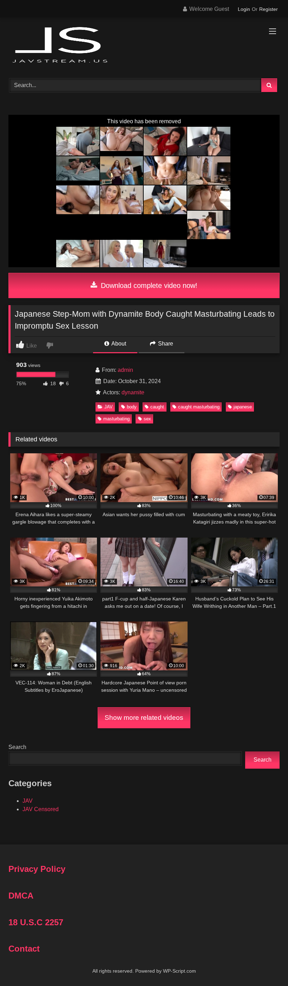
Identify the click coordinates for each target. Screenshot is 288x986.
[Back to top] (266, 965)
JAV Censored (40, 809)
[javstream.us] (144, 45)
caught (157, 406)
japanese (243, 406)
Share (165, 344)
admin (125, 370)
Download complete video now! (148, 285)
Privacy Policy (36, 869)
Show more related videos (144, 717)
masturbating (116, 418)
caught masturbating (199, 406)
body (132, 406)
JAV (108, 406)
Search (17, 747)
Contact (24, 948)
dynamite (133, 392)
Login (244, 9)
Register (268, 9)
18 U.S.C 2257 (35, 922)
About (118, 344)
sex (147, 418)
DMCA (20, 895)
